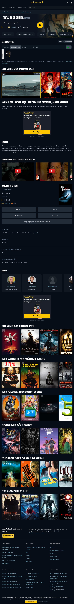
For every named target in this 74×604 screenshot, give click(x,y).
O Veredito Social (31, 576)
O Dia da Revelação (8, 560)
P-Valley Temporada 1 (57, 590)
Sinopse (41, 34)
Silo (27, 552)
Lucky (28, 558)
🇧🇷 (68, 47)
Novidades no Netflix (9, 573)
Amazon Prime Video (56, 550)
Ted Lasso (29, 561)
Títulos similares (65, 34)
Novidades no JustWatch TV (11, 587)
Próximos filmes (31, 570)
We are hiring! (8, 535)
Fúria (27, 555)
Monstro (36, 233)
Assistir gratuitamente (25, 34)
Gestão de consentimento (36, 533)
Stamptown (30, 579)
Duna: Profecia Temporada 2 (59, 573)
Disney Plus (53, 556)
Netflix (52, 547)
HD (33, 47)
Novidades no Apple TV (10, 581)
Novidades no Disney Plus (11, 584)
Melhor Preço (15, 47)
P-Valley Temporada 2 (57, 587)
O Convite (5, 563)
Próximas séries (54, 570)
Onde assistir (8, 34)
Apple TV (53, 553)
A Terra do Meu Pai (32, 573)
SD (37, 47)
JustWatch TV (54, 559)
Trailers (52, 34)
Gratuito (2, 54)
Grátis (24, 47)
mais (22, 94)
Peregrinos (29, 587)
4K (29, 47)
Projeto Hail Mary (8, 552)
